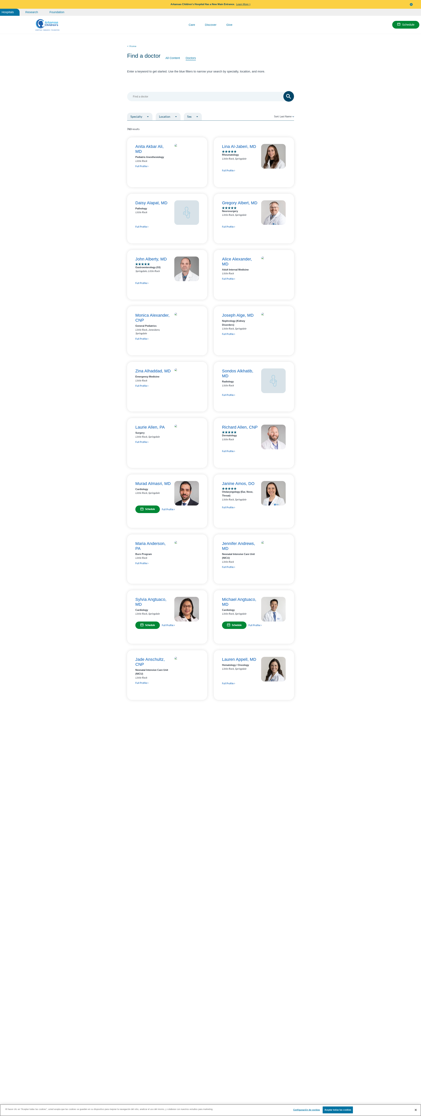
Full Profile (141, 166)
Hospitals (8, 12)
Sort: (283, 116)
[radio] (293, 116)
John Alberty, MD (151, 259)
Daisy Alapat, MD (151, 202)
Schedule (408, 24)
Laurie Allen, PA (150, 427)
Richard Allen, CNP (240, 427)
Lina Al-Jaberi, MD (239, 146)
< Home (132, 46)
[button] (411, 4)
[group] (146, 124)
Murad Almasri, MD (153, 483)
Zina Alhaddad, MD (153, 371)
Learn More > (243, 4)
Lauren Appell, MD (239, 659)
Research (31, 12)
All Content (172, 58)
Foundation (57, 12)
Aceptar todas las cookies (337, 1110)
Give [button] (229, 24)
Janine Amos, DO (238, 483)
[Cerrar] (415, 1110)
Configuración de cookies (306, 1110)
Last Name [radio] (286, 116)
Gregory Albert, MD (239, 202)
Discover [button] (210, 24)
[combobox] (208, 96)
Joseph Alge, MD (238, 315)
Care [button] (192, 24)
